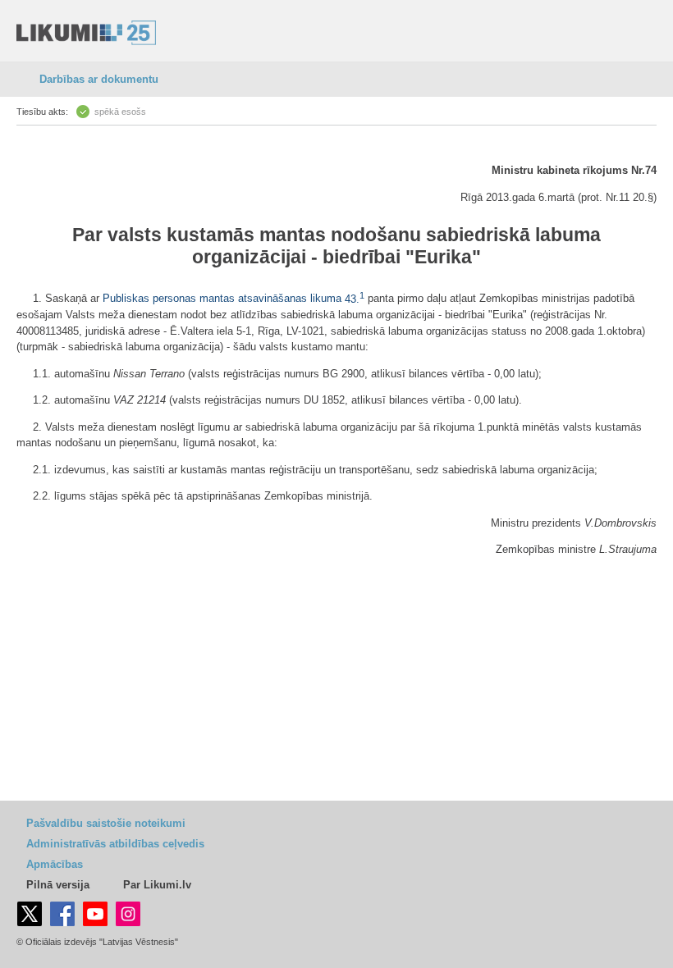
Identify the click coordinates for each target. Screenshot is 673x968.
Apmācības (54, 864)
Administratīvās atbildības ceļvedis (115, 844)
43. (354, 299)
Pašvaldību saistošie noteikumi (105, 823)
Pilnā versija (57, 885)
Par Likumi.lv (157, 885)
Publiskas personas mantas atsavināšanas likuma (222, 299)
